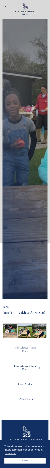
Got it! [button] (25, 461)
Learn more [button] (10, 453)
